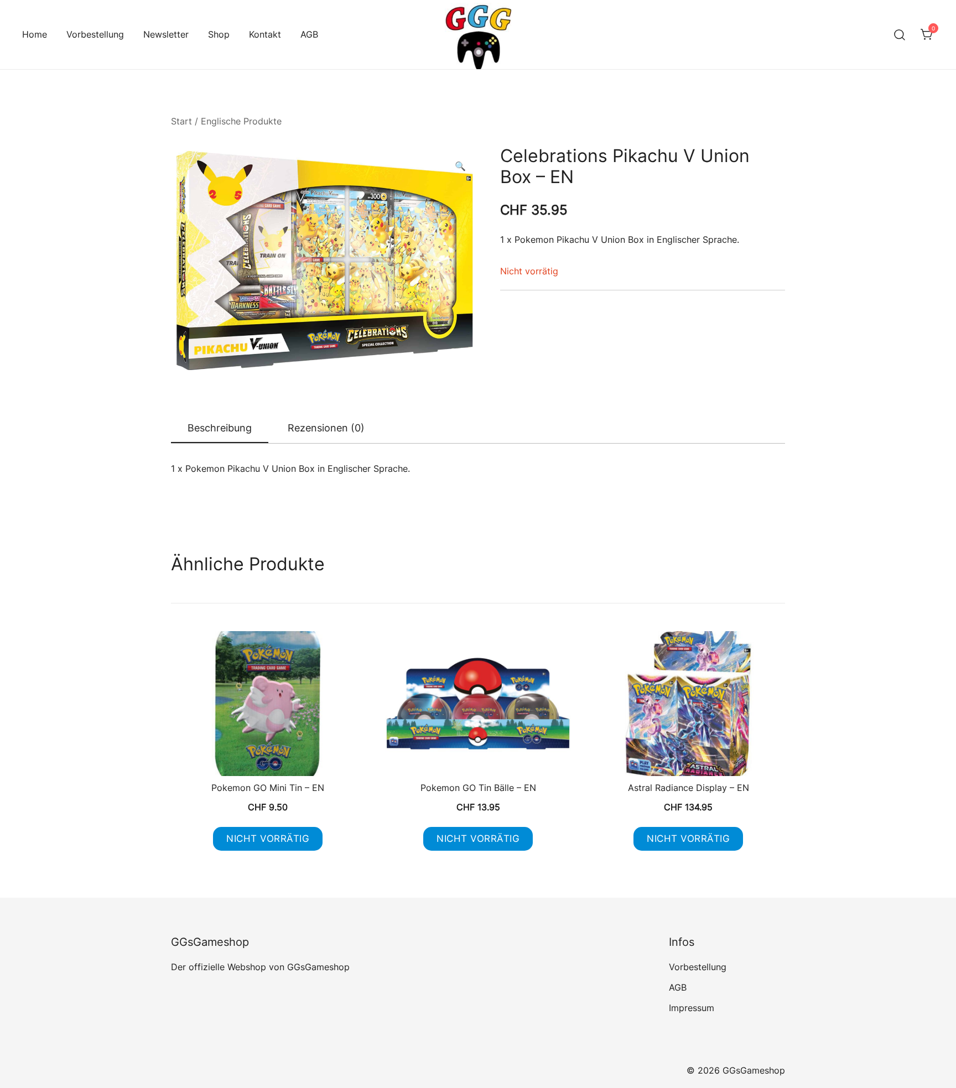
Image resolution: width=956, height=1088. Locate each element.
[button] (460, 166)
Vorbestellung (95, 34)
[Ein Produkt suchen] (900, 34)
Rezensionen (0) (326, 428)
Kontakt (265, 34)
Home (34, 34)
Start (181, 121)
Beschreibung (220, 428)
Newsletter (166, 34)
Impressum (691, 1007)
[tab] (219, 428)
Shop (219, 34)
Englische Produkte (241, 121)
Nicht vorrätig (267, 838)
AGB (309, 34)
